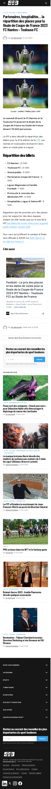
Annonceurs (15, 765)
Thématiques (8, 687)
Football (12, 12)
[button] (4, 3)
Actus (6, 12)
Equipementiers (14, 402)
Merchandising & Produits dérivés (28, 451)
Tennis (22, 589)
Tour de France (9, 453)
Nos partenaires (8, 769)
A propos (6, 765)
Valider (39, 359)
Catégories (7, 672)
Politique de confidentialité (12, 777)
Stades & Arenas (21, 12)
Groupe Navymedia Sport (13, 717)
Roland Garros (14, 589)
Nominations (20, 501)
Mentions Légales (35, 773)
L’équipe (34, 769)
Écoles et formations (12, 702)
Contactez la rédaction (11, 773)
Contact (24, 773)
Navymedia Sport (9, 761)
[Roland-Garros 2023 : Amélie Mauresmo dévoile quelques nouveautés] (25, 574)
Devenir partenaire (28, 765)
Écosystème (8, 695)
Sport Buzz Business (11, 665)
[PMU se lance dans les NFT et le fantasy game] (25, 531)
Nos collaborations (22, 769)
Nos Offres (7, 710)
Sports (6, 680)
